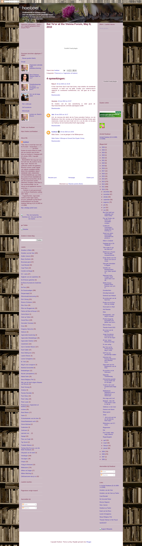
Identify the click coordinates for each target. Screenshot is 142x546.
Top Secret (24, 442)
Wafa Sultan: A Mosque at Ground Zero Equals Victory (68, 138)
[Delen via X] (72, 70)
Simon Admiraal (26, 424)
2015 (103, 176)
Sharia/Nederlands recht (28, 421)
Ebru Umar (24, 305)
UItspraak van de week (28, 452)
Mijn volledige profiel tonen (29, 208)
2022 (103, 158)
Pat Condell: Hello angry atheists (108, 433)
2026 (103, 147)
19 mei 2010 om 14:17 (61, 114)
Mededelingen (25, 370)
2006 (103, 459)
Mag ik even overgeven (28, 364)
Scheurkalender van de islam (30, 418)
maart (105, 443)
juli (104, 205)
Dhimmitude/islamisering (28, 296)
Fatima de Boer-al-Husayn (29, 311)
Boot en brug (107, 325)
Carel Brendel (25, 265)
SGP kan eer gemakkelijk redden (109, 353)
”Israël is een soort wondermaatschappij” (109, 386)
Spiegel (23, 436)
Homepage (71, 177)
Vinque (23, 461)
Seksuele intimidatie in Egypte (109, 264)
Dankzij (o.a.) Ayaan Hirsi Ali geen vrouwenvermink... (109, 253)
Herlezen (23, 332)
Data (104, 312)
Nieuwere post (52, 177)
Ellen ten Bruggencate (27, 308)
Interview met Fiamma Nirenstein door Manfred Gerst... (109, 359)
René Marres (25, 412)
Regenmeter (106, 427)
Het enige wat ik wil (109, 398)
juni (104, 207)
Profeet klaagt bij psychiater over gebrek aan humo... (109, 320)
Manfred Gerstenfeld (27, 367)
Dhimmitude (25, 111)
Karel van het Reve (105, 511)
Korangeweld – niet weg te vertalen (108, 315)
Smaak (23, 62)
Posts (26, 504)
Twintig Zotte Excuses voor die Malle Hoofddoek (30, 449)
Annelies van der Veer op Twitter (109, 493)
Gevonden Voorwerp (27, 323)
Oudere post (90, 177)
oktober (105, 197)
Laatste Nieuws (25, 356)
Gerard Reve (25, 320)
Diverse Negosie (104, 502)
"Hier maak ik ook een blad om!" (108, 248)
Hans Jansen (103, 505)
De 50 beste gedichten (28, 280)
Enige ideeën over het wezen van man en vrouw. (109, 259)
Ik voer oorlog (107, 344)
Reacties (26, 508)
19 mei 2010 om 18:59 (67, 132)
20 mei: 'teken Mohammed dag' (108, 341)
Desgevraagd (25, 293)
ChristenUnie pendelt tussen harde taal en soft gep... (109, 380)
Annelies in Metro (26, 250)
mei (104, 210)
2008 (103, 454)
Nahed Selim (25, 376)
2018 (103, 168)
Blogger (89, 542)
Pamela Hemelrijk (26, 393)
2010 (103, 189)
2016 (103, 173)
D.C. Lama (24, 274)
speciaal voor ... (26, 433)
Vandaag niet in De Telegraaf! (108, 244)
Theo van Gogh (25, 439)
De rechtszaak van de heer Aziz (109, 299)
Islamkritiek (24, 344)
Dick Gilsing (24, 299)
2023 (103, 155)
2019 (103, 166)
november (106, 194)
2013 (103, 181)
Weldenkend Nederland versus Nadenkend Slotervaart (109, 393)
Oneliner (23, 390)
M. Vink (23, 361)
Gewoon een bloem (108, 409)
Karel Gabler (25, 350)
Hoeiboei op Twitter (105, 508)
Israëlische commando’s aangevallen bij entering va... (108, 228)
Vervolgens (24, 458)
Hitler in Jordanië (108, 241)
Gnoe (22, 326)
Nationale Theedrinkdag (108, 375)
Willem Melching (26, 473)
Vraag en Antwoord (26, 464)
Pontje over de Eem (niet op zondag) (109, 303)
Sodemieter (24, 427)
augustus (106, 202)
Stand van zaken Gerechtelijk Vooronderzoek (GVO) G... (108, 235)
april (104, 440)
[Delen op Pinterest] (76, 70)
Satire (23, 415)
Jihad (104, 415)
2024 (103, 152)
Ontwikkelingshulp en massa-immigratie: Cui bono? (35, 87)
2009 (103, 451)
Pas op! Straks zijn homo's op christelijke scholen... (108, 221)
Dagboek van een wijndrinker (29, 277)
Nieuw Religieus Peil (27, 379)
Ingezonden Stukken (27, 341)
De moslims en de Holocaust (108, 371)
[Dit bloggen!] (70, 70)
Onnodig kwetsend (108, 293)
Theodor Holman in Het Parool (109, 520)
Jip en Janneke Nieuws (28, 347)
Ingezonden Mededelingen (29, 338)
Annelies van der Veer (27, 253)
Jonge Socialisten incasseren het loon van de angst (109, 336)
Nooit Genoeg (25, 387)
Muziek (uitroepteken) (27, 373)
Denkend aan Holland (109, 295)
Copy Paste (24, 268)
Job (53, 114)
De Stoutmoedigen (26, 290)
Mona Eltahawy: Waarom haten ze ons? (35, 76)
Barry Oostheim (26, 259)
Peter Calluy (24, 399)
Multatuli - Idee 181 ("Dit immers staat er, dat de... (109, 402)
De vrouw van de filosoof (108, 331)
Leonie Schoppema (27, 359)
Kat (104, 430)
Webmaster (24, 467)
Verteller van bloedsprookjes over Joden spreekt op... (109, 270)
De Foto (23, 287)
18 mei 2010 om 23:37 (64, 101)
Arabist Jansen (25, 256)
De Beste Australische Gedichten (31, 283)
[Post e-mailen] (63, 70)
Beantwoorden (56, 95)
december (106, 191)
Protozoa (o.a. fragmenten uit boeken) (66, 73)
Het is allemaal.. (27, 104)
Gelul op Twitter (25, 317)
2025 (103, 150)
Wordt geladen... (104, 28)
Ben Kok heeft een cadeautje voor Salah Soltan (108, 214)
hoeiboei (30, 7)
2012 (103, 184)
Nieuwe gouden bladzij (29, 58)
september (106, 199)
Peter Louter (24, 402)
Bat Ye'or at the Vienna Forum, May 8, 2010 (108, 348)
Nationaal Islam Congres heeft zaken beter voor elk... (109, 278)
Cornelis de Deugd (26, 271)
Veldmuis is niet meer (109, 407)
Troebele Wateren (26, 445)
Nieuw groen (106, 412)
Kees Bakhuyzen (26, 353)
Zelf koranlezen (26, 107)
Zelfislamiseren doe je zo (28, 476)
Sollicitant (24, 430)
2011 (103, 187)
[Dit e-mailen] (68, 70)
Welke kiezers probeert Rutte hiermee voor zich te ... (109, 285)
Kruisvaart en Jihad (109, 307)
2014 (103, 179)
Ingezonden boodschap (28, 335)
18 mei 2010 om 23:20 (63, 84)
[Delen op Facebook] (74, 70)
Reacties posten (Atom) (76, 184)
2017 (103, 171)
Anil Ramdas (107, 309)
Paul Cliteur (24, 396)
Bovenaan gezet (26, 262)
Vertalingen (24, 455)
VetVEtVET (103, 523)
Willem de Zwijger (26, 470)
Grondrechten (107, 290)
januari (105, 448)
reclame (23, 409)
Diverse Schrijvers (26, 302)
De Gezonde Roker (105, 499)
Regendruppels (107, 437)
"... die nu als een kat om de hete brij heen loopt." (109, 419)
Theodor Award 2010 (109, 327)
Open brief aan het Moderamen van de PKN (109, 366)
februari (105, 445)
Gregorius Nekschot (27, 329)
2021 (103, 160)
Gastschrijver (25, 314)
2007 (103, 457)
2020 (103, 163)
